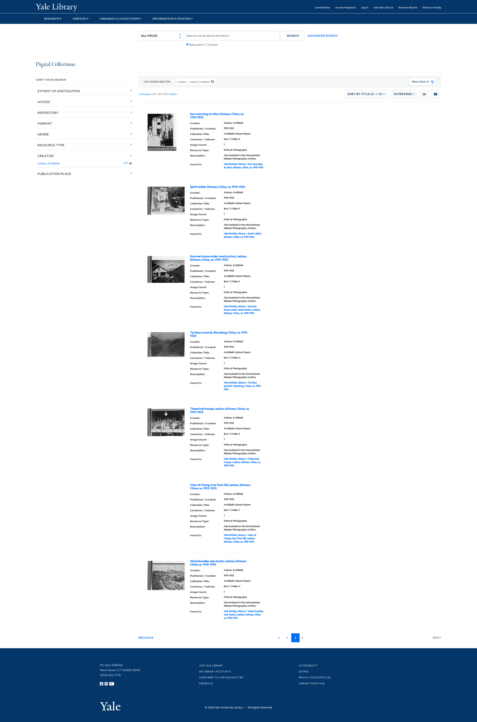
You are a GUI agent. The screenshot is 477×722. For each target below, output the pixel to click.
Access (43, 101)
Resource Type (50, 145)
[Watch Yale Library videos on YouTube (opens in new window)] (111, 683)
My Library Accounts (215, 671)
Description (196, 44)
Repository (48, 112)
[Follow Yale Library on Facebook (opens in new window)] (101, 683)
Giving (304, 671)
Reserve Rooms (408, 7)
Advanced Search (322, 35)
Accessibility (308, 665)
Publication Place (54, 173)
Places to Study (432, 7)
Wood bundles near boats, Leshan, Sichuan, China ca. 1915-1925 (218, 563)
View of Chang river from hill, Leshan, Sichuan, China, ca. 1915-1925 (220, 486)
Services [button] (79, 18)
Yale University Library (66, 7)
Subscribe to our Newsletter (221, 677)
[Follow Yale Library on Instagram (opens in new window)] (106, 683)
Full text (213, 44)
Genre (43, 134)
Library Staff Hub (312, 683)
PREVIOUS (145, 637)
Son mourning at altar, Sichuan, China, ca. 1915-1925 (217, 115)
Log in (364, 7)
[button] (293, 35)
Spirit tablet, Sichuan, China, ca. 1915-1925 (217, 187)
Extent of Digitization (58, 91)
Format (44, 123)
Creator (45, 156)
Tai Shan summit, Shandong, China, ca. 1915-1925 (219, 334)
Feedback (206, 683)
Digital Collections (55, 64)
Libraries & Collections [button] (119, 18)
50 (403, 94)
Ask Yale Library (383, 7)
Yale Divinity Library (234, 164)
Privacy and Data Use (315, 677)
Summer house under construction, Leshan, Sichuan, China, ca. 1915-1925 (218, 258)
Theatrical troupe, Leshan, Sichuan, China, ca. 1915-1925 (219, 410)
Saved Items (322, 7)
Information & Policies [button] (171, 18)
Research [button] (51, 18)
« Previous (144, 94)
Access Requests (345, 7)
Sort (365, 94)
